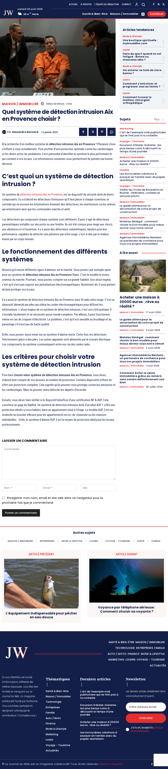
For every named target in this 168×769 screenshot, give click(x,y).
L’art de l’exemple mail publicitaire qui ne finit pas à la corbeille (143, 134)
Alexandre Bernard (25, 132)
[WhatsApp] (111, 132)
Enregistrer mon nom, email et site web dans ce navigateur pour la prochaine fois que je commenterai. (52, 500)
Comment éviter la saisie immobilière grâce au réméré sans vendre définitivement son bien (142, 377)
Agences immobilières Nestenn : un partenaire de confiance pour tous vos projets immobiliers (141, 240)
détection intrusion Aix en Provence (41, 194)
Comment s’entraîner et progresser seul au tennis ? (141, 85)
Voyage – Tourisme (132, 141)
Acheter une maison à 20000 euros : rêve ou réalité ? (139, 162)
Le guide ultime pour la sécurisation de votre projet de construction (140, 209)
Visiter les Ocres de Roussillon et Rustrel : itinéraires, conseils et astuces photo (141, 193)
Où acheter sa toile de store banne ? (142, 71)
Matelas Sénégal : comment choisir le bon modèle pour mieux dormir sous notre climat (142, 224)
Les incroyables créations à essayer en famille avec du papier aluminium (142, 177)
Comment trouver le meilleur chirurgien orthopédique (137, 100)
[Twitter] (163, 4)
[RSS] (158, 4)
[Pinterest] (102, 132)
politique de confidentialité (147, 729)
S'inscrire (146, 718)
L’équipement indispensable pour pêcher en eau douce (41, 615)
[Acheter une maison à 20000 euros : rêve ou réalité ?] (143, 276)
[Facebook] (153, 4)
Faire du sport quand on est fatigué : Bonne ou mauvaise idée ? (142, 56)
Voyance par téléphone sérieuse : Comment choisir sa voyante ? (126, 609)
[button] (143, 4)
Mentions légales (110, 764)
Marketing (126, 129)
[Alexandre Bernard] (4, 132)
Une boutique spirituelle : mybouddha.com (140, 41)
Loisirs (126, 80)
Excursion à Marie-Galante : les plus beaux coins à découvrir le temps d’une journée (140, 148)
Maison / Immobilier (20, 103)
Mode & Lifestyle (132, 36)
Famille (124, 170)
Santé (126, 50)
